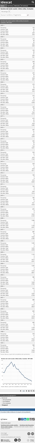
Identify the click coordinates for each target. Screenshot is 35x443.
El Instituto (24, 6)
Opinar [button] (5, 419)
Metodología (4, 11)
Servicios (10, 6)
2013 (2, 161)
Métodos (17, 6)
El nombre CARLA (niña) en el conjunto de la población (16, 412)
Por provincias (7, 399)
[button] (33, 419)
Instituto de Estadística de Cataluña (11, 437)
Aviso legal (4, 433)
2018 (2, 105)
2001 (2, 297)
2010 (2, 195)
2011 (2, 184)
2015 (2, 139)
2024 (2, 37)
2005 (2, 252)
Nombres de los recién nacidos (9, 425)
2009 (2, 207)
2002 (2, 286)
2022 (2, 59)
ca (29, 434)
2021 (2, 71)
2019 (2, 93)
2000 (2, 309)
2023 (2, 48)
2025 (2, 25)
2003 (2, 275)
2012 (2, 173)
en (33, 434)
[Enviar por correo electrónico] (30, 419)
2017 (2, 116)
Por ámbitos (6, 401)
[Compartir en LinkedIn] (25, 419)
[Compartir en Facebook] (22, 419)
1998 (2, 331)
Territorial (4, 398)
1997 (2, 343)
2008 (2, 218)
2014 (2, 150)
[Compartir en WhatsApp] (28, 419)
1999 (2, 320)
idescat (6, 2)
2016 (2, 127)
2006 (2, 241)
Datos (2, 6)
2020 (2, 82)
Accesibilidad (4, 435)
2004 (2, 263)
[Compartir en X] (19, 419)
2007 (2, 229)
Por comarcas (7, 403)
